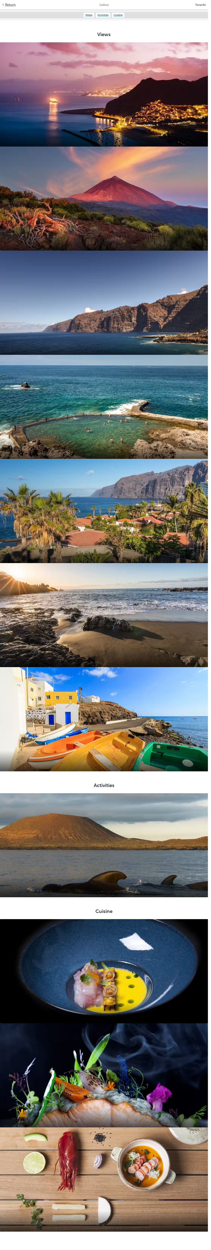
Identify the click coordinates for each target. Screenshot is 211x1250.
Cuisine (118, 15)
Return (10, 5)
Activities (103, 15)
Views (89, 15)
